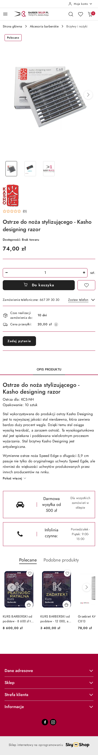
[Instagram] (53, 722)
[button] (88, 95)
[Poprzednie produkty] (11, 587)
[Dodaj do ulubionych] (86, 285)
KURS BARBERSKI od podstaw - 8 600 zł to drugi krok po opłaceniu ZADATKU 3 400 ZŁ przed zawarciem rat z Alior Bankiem (18, 618)
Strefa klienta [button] (16, 695)
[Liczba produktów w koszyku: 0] (90, 14)
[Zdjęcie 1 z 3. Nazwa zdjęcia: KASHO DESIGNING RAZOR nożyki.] (11, 168)
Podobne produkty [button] (61, 560)
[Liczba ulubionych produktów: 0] (80, 14)
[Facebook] (45, 722)
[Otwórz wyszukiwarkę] (70, 14)
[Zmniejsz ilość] (6, 272)
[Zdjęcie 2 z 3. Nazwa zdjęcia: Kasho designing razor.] (30, 168)
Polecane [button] (28, 560)
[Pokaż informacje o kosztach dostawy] (56, 324)
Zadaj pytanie (19, 341)
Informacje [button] (14, 707)
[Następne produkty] (87, 587)
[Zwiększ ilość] (83, 272)
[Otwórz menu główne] (5, 14)
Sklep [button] (10, 683)
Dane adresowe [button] (19, 671)
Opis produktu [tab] (49, 369)
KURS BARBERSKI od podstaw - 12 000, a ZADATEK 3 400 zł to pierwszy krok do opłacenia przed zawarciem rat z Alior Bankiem (55, 618)
